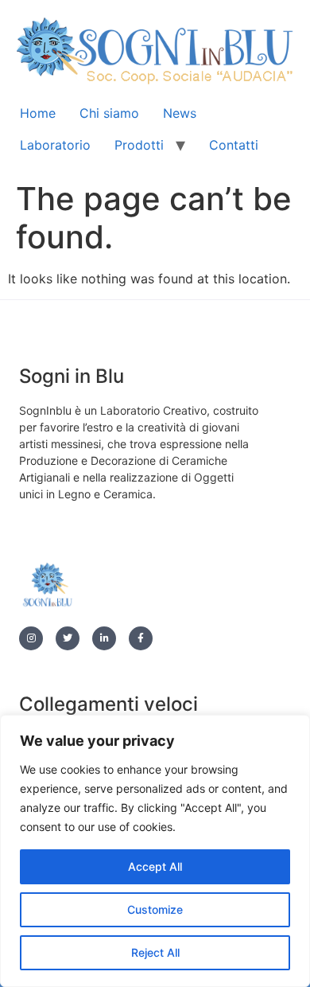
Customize (155, 909)
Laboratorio (55, 145)
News (179, 113)
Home (38, 113)
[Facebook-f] (141, 638)
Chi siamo (109, 113)
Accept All (155, 866)
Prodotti (139, 145)
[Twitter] (67, 638)
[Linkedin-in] (104, 638)
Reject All (155, 952)
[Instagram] (31, 638)
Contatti (233, 145)
